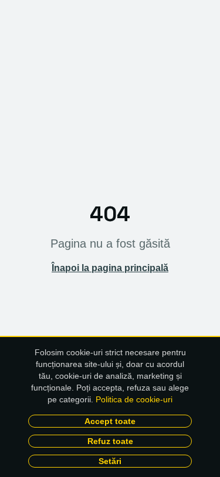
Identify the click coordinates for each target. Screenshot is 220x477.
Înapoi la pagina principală (110, 268)
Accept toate (110, 421)
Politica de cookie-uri (134, 399)
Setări (110, 461)
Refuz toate (110, 441)
